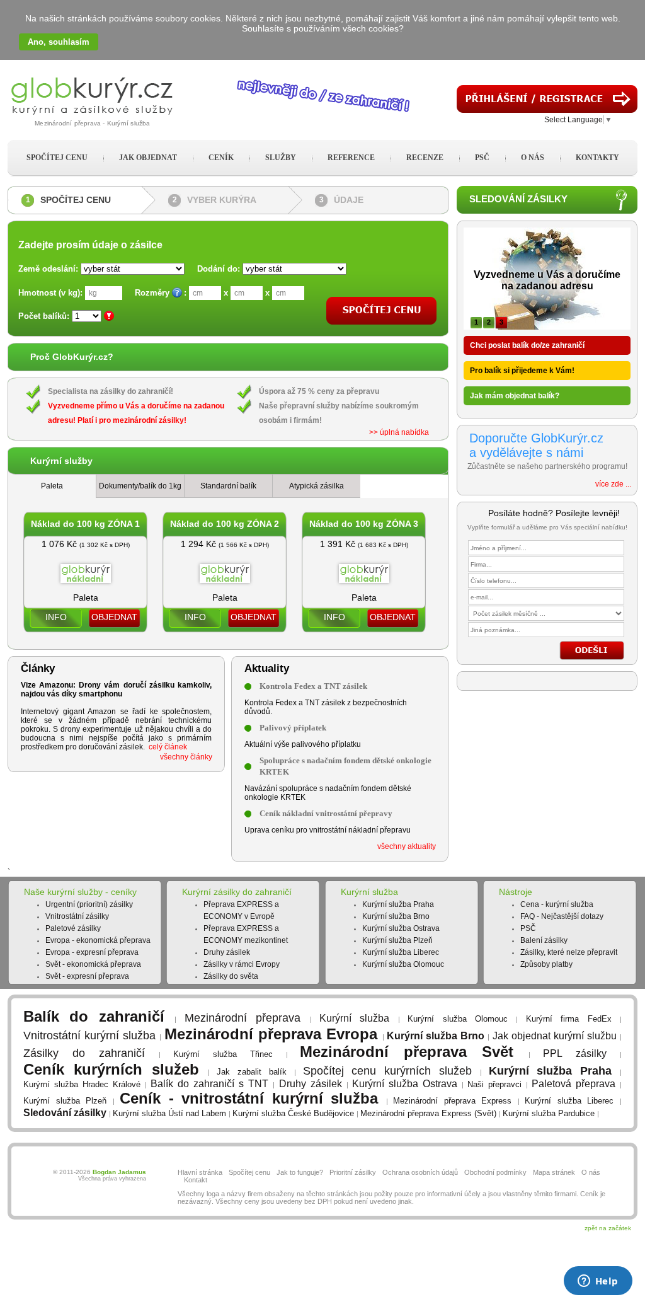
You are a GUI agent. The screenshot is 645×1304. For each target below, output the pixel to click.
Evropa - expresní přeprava (92, 952)
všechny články (186, 757)
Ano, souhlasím (58, 42)
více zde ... (613, 484)
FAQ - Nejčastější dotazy (561, 916)
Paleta (52, 486)
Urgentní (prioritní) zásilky (89, 904)
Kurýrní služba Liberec (400, 952)
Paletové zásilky (73, 928)
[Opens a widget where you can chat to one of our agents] (597, 1282)
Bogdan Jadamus (119, 1171)
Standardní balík (228, 486)
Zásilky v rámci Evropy (241, 964)
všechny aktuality (406, 846)
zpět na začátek (608, 1228)
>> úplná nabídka (399, 432)
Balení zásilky (544, 940)
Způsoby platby (546, 964)
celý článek (168, 746)
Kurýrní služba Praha (398, 904)
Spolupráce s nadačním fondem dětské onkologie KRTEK (345, 766)
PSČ (528, 928)
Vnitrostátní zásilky (77, 916)
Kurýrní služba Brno (396, 916)
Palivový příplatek (293, 727)
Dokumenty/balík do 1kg (140, 486)
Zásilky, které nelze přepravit (568, 952)
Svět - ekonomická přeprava (93, 964)
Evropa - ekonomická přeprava (98, 940)
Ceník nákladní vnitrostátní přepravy (326, 813)
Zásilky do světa (230, 976)
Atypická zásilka (316, 486)
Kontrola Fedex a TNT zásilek (313, 686)
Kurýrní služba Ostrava (401, 928)
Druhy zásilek (226, 952)
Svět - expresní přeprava (87, 976)
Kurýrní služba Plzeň (397, 940)
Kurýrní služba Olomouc (403, 964)
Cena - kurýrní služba (556, 904)
